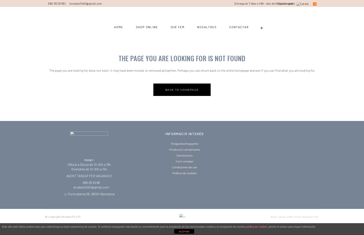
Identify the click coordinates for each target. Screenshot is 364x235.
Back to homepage (182, 89)
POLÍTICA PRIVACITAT (304, 217)
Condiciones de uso (184, 167)
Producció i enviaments (184, 149)
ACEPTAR (184, 231)
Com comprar (184, 161)
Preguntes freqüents (184, 143)
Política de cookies (185, 173)
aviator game (286, 3)
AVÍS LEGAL (279, 217)
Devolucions (185, 155)
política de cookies (256, 226)
